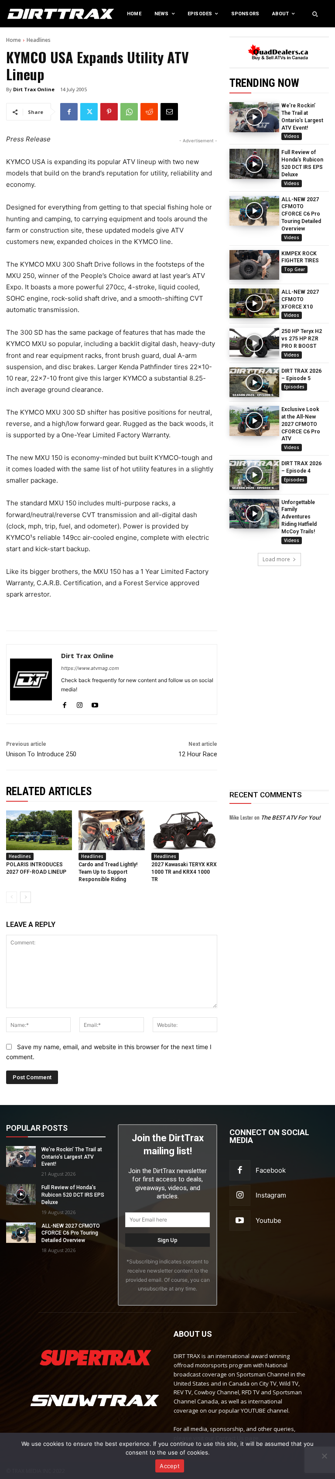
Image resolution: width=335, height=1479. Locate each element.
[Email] (169, 111)
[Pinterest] (109, 111)
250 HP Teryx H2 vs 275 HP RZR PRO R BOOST (301, 338)
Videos (291, 136)
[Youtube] (95, 703)
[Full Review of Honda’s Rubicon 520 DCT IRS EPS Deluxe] (254, 163)
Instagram (271, 1195)
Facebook (271, 1170)
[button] (315, 14)
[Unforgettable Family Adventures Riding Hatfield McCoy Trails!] (254, 513)
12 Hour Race (197, 754)
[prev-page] (11, 897)
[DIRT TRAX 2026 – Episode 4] (254, 475)
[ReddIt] (149, 111)
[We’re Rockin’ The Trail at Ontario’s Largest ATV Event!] (254, 117)
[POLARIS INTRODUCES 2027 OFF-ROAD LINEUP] (39, 830)
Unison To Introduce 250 (41, 754)
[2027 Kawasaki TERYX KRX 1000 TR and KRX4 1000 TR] (184, 830)
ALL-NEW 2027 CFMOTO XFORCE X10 (300, 299)
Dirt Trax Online (34, 89)
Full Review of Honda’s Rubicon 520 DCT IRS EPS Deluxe (72, 1194)
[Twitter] (89, 111)
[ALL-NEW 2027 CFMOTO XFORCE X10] (254, 303)
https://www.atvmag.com (90, 668)
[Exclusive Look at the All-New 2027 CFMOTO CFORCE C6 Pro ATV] (254, 421)
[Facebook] (69, 111)
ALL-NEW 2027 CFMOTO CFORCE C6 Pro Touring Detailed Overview (301, 214)
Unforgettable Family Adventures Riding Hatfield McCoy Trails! (299, 517)
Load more (276, 559)
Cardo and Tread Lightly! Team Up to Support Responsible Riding (108, 871)
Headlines (39, 40)
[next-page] (25, 897)
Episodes (294, 387)
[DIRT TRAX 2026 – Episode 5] (254, 382)
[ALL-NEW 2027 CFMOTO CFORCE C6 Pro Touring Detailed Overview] (254, 211)
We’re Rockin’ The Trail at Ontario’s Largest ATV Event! (71, 1156)
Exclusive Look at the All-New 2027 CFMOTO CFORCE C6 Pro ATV (300, 424)
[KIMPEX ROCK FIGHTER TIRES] (254, 265)
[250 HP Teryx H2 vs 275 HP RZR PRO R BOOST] (254, 342)
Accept (170, 1465)
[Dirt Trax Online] (31, 679)
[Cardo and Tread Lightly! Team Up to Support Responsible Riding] (111, 830)
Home (13, 40)
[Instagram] (79, 703)
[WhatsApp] (129, 111)
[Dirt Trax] (34, 13)
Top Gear (294, 269)
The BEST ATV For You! (291, 817)
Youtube (268, 1220)
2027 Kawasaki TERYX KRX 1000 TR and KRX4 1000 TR (184, 871)
